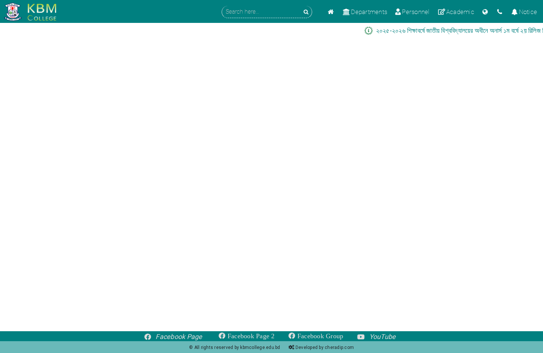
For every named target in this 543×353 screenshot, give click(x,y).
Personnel (416, 12)
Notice (528, 12)
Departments (369, 12)
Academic (460, 12)
